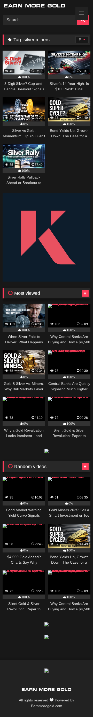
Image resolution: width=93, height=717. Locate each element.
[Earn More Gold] (46, 690)
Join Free (69, 9)
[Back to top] (77, 701)
